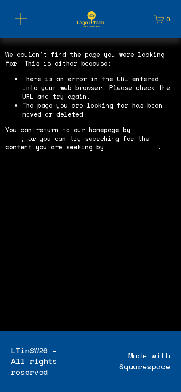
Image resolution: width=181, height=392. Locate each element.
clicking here (132, 146)
